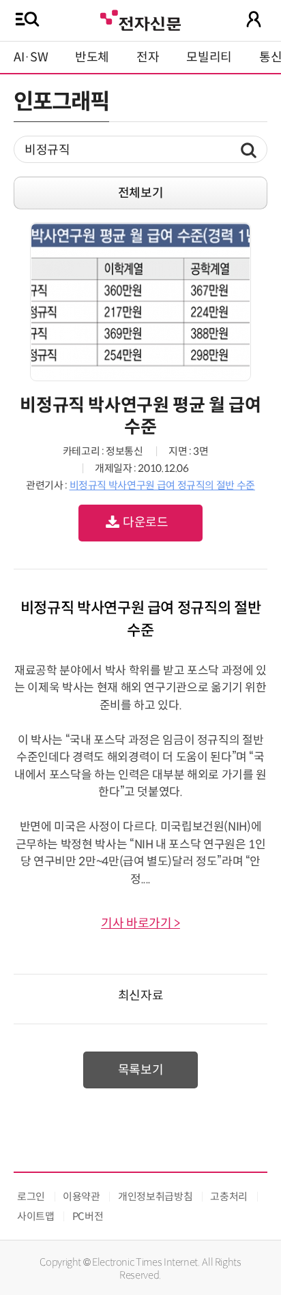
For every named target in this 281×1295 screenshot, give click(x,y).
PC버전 (88, 1216)
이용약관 (81, 1196)
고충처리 (229, 1196)
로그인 (31, 1196)
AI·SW (31, 57)
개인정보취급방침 (155, 1196)
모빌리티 (209, 57)
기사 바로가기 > (140, 923)
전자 (147, 57)
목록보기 (141, 1069)
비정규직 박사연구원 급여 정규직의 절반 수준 (162, 485)
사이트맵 (36, 1216)
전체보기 (141, 192)
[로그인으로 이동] (253, 19)
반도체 (92, 57)
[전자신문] (140, 18)
